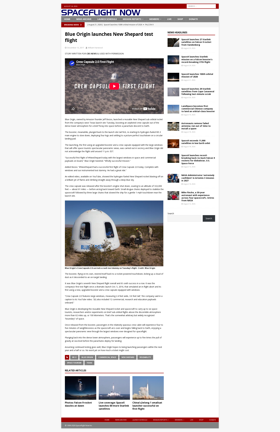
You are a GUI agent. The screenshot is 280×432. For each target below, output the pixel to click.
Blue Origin (87, 357)
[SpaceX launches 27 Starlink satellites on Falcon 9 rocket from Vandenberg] (173, 42)
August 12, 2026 (189, 204)
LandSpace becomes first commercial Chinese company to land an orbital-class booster (198, 109)
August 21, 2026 (189, 80)
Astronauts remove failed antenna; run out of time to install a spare (196, 126)
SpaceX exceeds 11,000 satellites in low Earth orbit (195, 142)
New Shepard (127, 357)
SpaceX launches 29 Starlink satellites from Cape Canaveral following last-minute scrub (197, 91)
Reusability (145, 357)
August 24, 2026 (189, 65)
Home (67, 19)
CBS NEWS (91, 53)
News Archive (83, 19)
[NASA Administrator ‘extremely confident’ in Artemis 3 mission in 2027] (173, 178)
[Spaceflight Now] (100, 14)
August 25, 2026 (189, 48)
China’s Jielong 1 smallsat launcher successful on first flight (147, 405)
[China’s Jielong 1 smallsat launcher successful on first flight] (148, 388)
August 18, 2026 (189, 132)
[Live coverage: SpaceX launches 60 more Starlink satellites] (114, 388)
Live (169, 19)
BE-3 (74, 357)
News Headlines (177, 32)
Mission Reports (132, 19)
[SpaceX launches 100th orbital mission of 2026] (173, 77)
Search (171, 213)
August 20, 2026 (189, 97)
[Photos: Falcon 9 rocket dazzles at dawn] (80, 388)
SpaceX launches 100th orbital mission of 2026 (197, 75)
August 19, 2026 (189, 115)
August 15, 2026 (189, 167)
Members (154, 19)
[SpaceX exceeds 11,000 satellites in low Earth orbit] (173, 143)
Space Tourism (74, 363)
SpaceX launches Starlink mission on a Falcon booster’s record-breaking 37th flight (196, 59)
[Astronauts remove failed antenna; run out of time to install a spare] (173, 126)
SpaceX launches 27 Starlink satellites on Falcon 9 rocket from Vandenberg (196, 42)
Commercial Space (107, 357)
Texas (89, 363)
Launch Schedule (107, 19)
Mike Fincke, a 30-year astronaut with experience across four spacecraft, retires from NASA (197, 196)
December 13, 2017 (75, 47)
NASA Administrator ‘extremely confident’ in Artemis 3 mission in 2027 (197, 178)
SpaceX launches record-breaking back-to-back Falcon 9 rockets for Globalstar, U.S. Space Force (198, 159)
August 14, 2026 (189, 184)
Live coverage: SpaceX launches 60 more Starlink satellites (114, 405)
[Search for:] (201, 6)
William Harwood (95, 47)
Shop (180, 19)
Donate (193, 19)
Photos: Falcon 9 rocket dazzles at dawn (78, 404)
